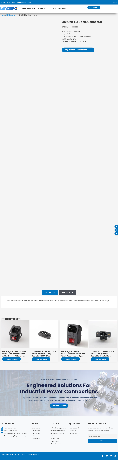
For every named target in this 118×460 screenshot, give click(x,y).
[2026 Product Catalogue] (116, 233)
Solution (40, 9)
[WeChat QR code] (116, 226)
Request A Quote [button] (41, 359)
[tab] (50, 292)
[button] (31, 8)
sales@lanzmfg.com (25, 2)
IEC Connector (11, 15)
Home (23, 9)
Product (30, 9)
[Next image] (53, 153)
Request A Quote (12, 359)
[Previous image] (6, 153)
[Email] (116, 230)
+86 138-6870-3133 (9, 2)
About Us (50, 9)
